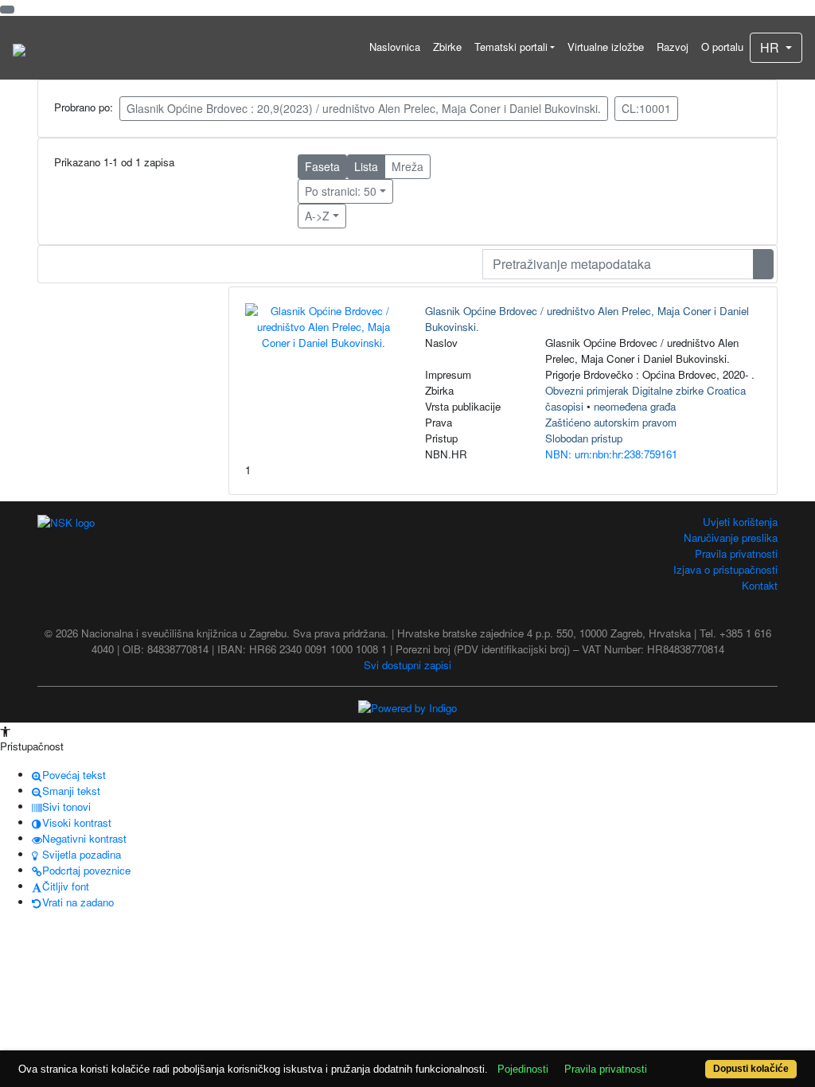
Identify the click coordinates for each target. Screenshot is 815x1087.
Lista (366, 166)
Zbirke (447, 46)
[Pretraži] (763, 264)
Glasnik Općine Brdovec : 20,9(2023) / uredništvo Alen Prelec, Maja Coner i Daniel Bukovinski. (364, 108)
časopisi (564, 406)
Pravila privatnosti (736, 553)
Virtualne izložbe (605, 46)
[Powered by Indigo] (407, 707)
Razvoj (672, 46)
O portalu (722, 46)
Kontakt (760, 585)
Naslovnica (394, 46)
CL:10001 (646, 108)
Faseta (322, 166)
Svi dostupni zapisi (407, 664)
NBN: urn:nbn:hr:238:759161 (611, 454)
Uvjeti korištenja (740, 521)
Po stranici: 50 (340, 191)
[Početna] (19, 48)
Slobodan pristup (583, 438)
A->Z (317, 216)
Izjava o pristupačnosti (725, 569)
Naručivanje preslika (731, 537)
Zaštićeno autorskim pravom (611, 422)
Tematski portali (511, 46)
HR (771, 47)
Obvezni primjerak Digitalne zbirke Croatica (645, 390)
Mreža (407, 166)
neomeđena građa (635, 406)
